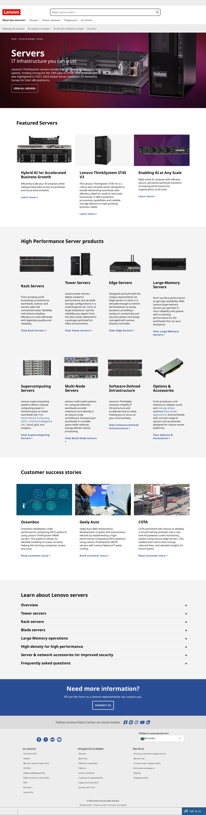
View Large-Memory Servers (166, 333)
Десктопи (82, 758)
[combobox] (102, 12)
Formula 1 (27, 787)
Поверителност (86, 805)
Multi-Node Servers (75, 388)
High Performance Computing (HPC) (35, 418)
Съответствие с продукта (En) (147, 763)
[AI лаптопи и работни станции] (85, 29)
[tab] (102, 605)
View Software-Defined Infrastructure (124, 426)
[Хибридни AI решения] (25, 29)
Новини (26, 758)
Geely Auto (89, 521)
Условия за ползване (117, 805)
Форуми (137, 773)
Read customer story (35, 555)
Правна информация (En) (34, 773)
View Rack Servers (33, 330)
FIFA (25, 782)
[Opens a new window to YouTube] (142, 722)
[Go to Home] (11, 12)
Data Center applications (165, 413)
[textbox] (161, 738)
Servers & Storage (26, 39)
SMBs (90, 307)
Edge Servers (120, 282)
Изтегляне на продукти (144, 768)
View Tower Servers (78, 330)
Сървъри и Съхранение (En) (90, 777)
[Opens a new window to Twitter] (131, 722)
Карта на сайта (101, 805)
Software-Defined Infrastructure (124, 388)
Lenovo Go (28, 792)
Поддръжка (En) (141, 777)
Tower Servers (77, 282)
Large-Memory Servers (166, 284)
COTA (143, 521)
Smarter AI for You (86, 787)
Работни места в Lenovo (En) (36, 777)
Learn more (29, 197)
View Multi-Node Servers (81, 438)
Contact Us (103, 705)
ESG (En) (27, 768)
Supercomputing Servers (36, 388)
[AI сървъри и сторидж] (51, 29)
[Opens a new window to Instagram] (136, 722)
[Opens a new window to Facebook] (125, 722)
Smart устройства (86, 773)
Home (13, 39)
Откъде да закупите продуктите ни (150, 753)
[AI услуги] (97, 29)
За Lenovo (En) (29, 753)
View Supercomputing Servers (35, 436)
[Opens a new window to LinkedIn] (148, 722)
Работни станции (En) (88, 763)
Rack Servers (32, 285)
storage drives (166, 408)
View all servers (25, 88)
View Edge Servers (121, 330)
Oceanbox (30, 521)
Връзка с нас (139, 758)
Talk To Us (195, 811)
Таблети (82, 768)
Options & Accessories (163, 388)
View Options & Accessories (163, 436)
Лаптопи (82, 753)
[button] (157, 12)
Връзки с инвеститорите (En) (36, 763)
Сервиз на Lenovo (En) (88, 782)
